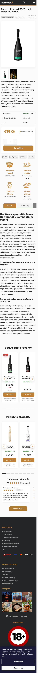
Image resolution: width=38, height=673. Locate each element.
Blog (3, 549)
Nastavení (18, 661)
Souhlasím (18, 668)
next (32, 379)
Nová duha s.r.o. (7, 531)
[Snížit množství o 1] (5, 141)
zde (3, 656)
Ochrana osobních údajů (10, 581)
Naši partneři (6, 540)
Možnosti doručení (27, 131)
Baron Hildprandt (7, 17)
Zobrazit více (18, 509)
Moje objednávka (7, 583)
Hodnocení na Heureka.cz (10, 543)
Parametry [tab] (25, 206)
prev (4, 379)
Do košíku (18, 148)
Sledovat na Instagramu (18, 616)
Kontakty (5, 575)
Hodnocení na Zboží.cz (9, 546)
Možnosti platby (7, 571)
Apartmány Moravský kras (10, 537)
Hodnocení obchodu (18, 479)
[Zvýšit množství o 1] (15, 141)
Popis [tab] (9, 206)
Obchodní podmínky (8, 577)
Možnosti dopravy (8, 568)
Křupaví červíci (7, 534)
